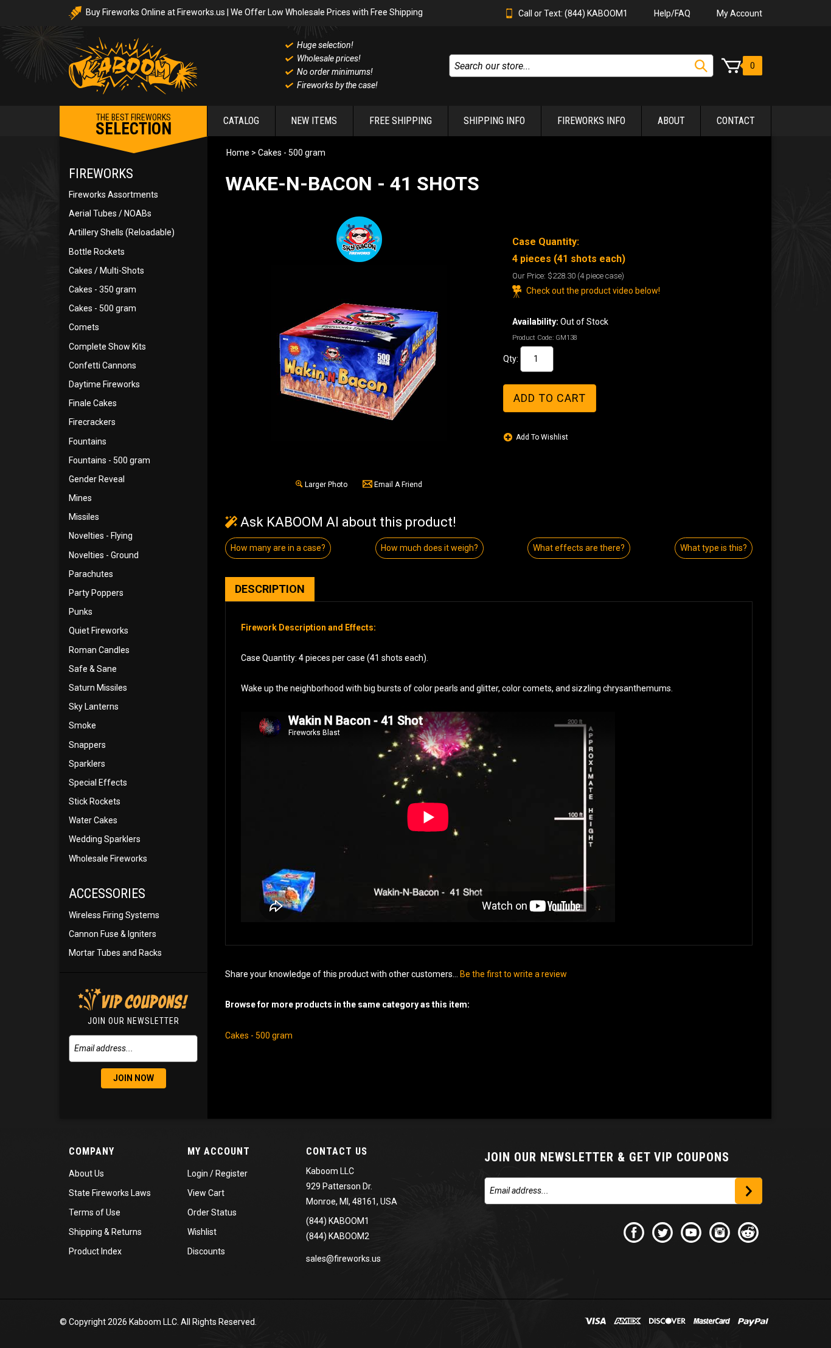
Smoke (82, 725)
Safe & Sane (93, 669)
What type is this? (713, 548)
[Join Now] (748, 1191)
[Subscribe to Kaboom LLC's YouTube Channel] (691, 1232)
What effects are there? (579, 548)
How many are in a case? (278, 548)
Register (231, 1173)
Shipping (85, 1232)
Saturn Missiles (98, 688)
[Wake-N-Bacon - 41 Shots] (359, 353)
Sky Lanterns (94, 706)
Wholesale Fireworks (108, 858)
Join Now (133, 1078)
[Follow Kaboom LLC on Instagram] (720, 1232)
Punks (80, 612)
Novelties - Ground (104, 555)
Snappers (87, 745)
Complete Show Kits (107, 346)
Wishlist (202, 1232)
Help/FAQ (672, 13)
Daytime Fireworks (104, 384)
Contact (736, 120)
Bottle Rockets (97, 252)
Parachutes (91, 574)
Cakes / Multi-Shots (106, 270)
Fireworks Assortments (113, 194)
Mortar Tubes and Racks (115, 953)
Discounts (206, 1251)
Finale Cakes (93, 403)
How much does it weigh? (429, 548)
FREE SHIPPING (400, 120)
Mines (80, 498)
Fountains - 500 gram (109, 460)
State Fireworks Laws (110, 1193)
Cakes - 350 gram (102, 289)
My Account (739, 13)
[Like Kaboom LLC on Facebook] (634, 1232)
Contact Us (336, 1151)
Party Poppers (96, 593)
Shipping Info (494, 120)
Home (237, 152)
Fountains (87, 441)
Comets (84, 327)
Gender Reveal (97, 479)
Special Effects (98, 782)
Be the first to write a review (513, 974)
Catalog (241, 120)
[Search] (701, 66)
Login (197, 1173)
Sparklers (87, 764)
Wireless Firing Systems (114, 915)
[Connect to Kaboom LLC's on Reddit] (748, 1232)
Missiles (84, 517)
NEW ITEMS (314, 120)
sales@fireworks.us (343, 1258)
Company (91, 1151)
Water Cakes (93, 820)
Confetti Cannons (102, 365)
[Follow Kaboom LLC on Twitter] (663, 1232)
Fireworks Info (591, 120)
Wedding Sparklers (105, 839)
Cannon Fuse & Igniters (112, 934)
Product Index (95, 1251)
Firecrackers (92, 422)
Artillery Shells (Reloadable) (122, 232)
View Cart (205, 1193)
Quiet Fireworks (98, 630)
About (671, 120)
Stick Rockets (94, 801)
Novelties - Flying (101, 536)
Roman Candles (99, 650)
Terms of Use (94, 1212)
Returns (126, 1232)
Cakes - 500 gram (102, 308)
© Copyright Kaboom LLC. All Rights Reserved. (158, 1322)
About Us (86, 1173)
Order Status (212, 1212)
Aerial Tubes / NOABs (110, 213)
